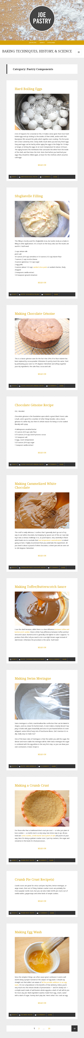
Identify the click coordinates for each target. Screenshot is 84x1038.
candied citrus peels (40, 267)
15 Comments (46, 177)
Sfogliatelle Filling (29, 196)
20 (50, 1028)
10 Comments (52, 464)
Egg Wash (24, 1014)
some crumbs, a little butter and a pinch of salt (38, 836)
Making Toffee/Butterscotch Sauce (40, 586)
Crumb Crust (25, 860)
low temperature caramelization (49, 540)
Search (42, 43)
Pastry (35, 177)
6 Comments (47, 294)
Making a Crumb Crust (32, 785)
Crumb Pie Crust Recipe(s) (34, 879)
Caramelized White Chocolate (30, 567)
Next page (74, 1028)
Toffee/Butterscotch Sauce (35, 659)
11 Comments (43, 913)
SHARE (55, 176)
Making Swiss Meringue (33, 678)
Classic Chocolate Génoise (30, 386)
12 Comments (41, 1014)
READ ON (42, 165)
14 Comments (52, 386)
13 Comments (44, 766)
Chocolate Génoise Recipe (34, 405)
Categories (51, 43)
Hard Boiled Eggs (26, 177)
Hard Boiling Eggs (28, 89)
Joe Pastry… (33, 43)
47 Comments (54, 567)
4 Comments (43, 860)
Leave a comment (54, 659)
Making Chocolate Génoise (35, 313)
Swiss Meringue (31, 766)
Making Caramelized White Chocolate (35, 485)
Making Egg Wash (28, 932)
